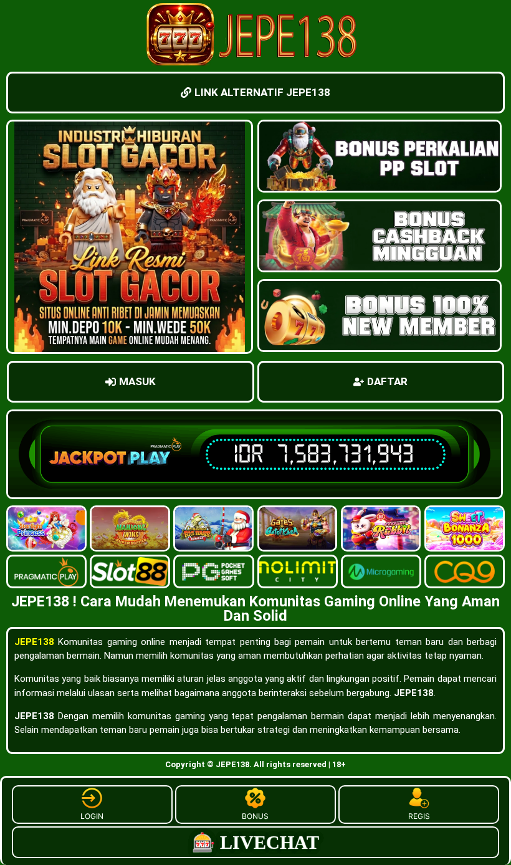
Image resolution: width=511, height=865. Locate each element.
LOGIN (91, 816)
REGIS (419, 816)
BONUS (255, 816)
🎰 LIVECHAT (255, 842)
